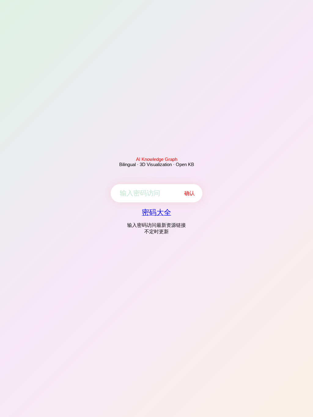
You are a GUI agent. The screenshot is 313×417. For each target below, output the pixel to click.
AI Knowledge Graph (156, 159)
